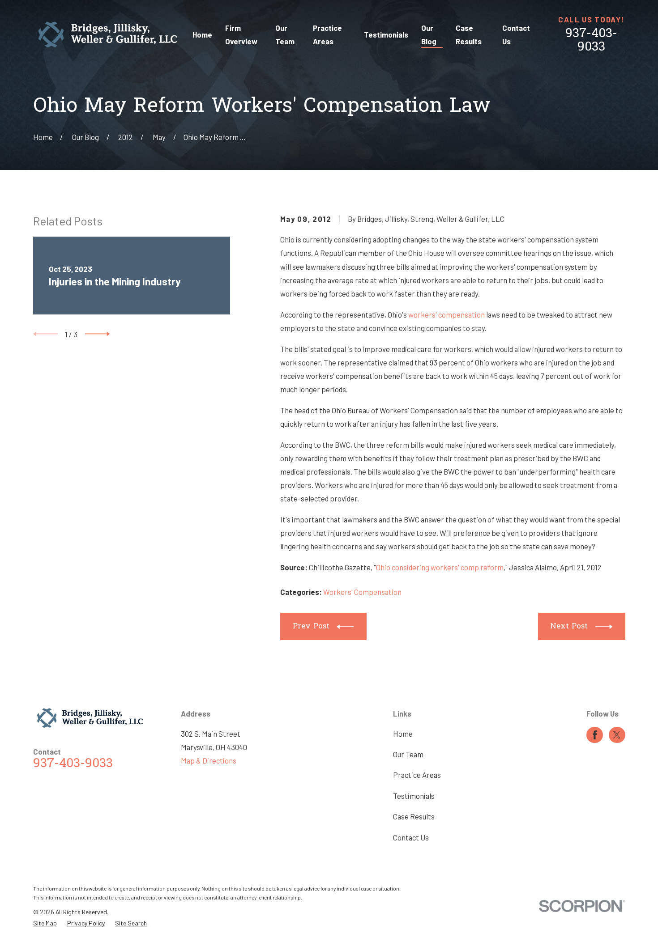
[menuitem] (45, 923)
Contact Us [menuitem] (516, 34)
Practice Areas (417, 774)
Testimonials (414, 795)
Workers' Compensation (362, 591)
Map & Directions (208, 760)
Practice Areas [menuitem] (327, 34)
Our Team (408, 754)
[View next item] (97, 334)
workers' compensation (446, 314)
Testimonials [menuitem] (386, 34)
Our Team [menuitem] (285, 34)
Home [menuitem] (202, 34)
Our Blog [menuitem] (428, 34)
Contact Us (411, 837)
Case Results (414, 816)
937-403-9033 (591, 41)
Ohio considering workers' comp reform (440, 567)
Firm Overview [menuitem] (241, 34)
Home (403, 733)
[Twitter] (616, 734)
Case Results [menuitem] (469, 34)
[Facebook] (594, 734)
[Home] (108, 34)
